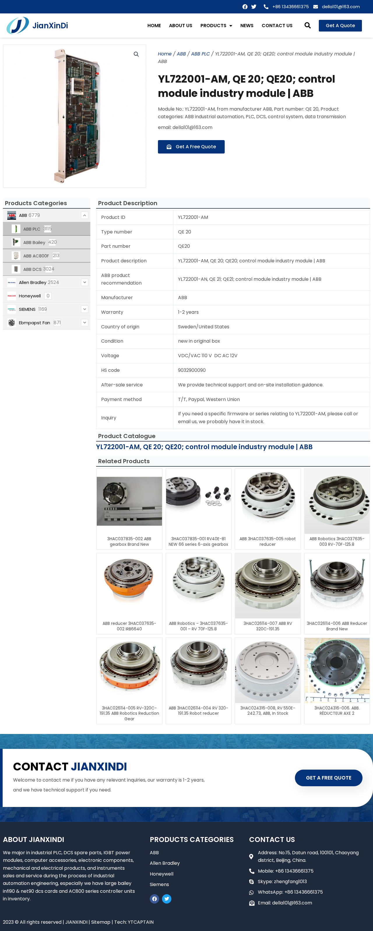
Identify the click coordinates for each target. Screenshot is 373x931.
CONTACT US (277, 25)
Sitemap (100, 922)
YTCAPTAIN (141, 922)
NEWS (247, 25)
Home (165, 53)
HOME (154, 25)
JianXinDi (50, 25)
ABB (181, 53)
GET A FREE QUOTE (328, 777)
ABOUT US (180, 25)
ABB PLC (200, 53)
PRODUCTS (213, 25)
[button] (307, 25)
